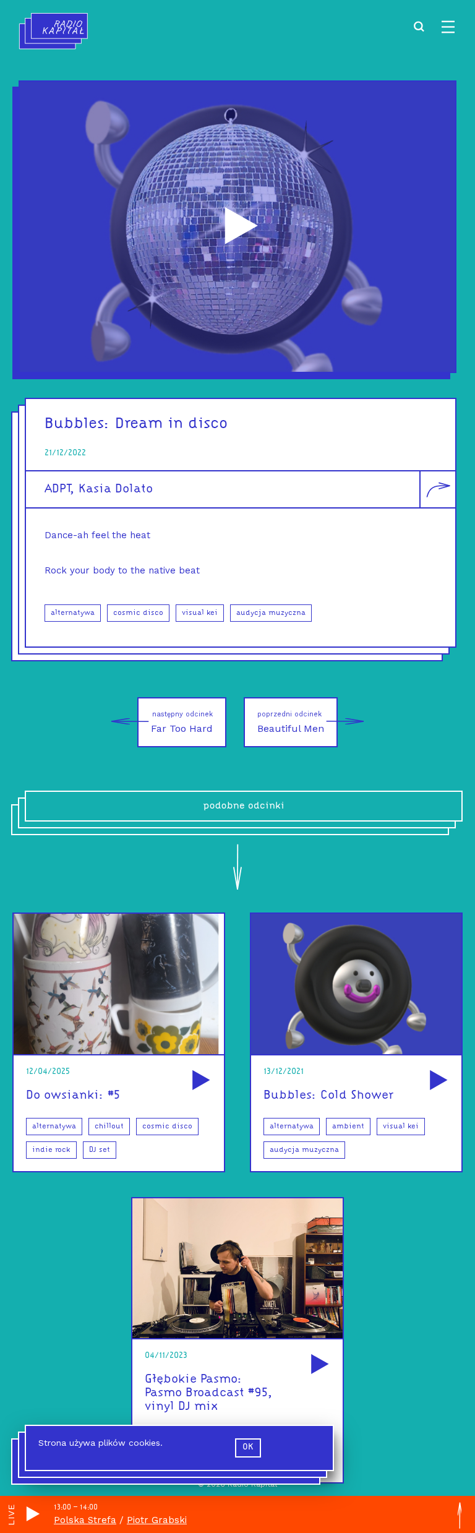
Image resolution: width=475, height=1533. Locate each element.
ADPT (57, 489)
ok (248, 1447)
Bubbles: (77, 424)
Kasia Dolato (116, 489)
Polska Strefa (85, 1520)
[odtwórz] (199, 1081)
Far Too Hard (182, 722)
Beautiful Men (290, 722)
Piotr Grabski (157, 1520)
